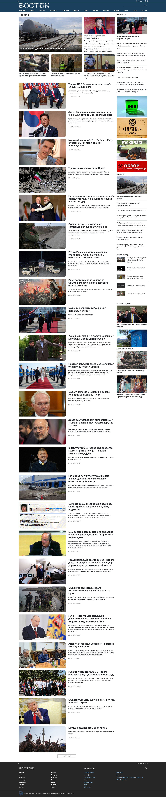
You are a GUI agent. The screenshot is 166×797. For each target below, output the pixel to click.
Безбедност (53, 10)
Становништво (88, 782)
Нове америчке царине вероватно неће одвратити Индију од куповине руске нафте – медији (91, 199)
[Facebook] (136, 1)
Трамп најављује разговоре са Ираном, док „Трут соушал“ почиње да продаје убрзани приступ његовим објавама (91, 563)
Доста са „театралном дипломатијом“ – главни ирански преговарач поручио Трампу (90, 423)
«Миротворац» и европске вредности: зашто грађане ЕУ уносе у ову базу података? (90, 507)
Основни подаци (89, 772)
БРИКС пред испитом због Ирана (87, 728)
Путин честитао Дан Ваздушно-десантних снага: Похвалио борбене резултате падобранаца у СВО (89, 619)
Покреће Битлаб (121, 780)
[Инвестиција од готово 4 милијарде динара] (50, 34)
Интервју (106, 10)
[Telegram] (147, 1)
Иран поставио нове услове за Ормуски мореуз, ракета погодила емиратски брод (88, 283)
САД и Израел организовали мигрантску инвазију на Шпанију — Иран (88, 591)
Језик (85, 784)
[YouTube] (141, 1)
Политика (42, 10)
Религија (86, 780)
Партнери (119, 772)
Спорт (53, 787)
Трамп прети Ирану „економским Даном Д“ (98, 41)
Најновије (22, 10)
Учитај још (66, 756)
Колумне (116, 10)
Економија (65, 10)
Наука (135, 10)
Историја (86, 775)
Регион (86, 10)
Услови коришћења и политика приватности (130, 777)
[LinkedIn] (145, 1)
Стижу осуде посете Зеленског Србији (80, 314)
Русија (32, 10)
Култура (144, 10)
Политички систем (89, 777)
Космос (126, 10)
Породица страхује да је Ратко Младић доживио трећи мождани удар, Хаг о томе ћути (131, 247)
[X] (138, 1)
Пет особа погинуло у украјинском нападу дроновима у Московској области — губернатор (88, 479)
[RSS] (18, 1)
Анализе (95, 10)
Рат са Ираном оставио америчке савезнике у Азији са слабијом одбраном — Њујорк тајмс (87, 255)
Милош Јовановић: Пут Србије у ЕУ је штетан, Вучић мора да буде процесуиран (90, 143)
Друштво (76, 10)
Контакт (119, 775)
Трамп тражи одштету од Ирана (86, 168)
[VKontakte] (143, 1)
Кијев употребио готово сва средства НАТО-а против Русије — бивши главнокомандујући (90, 451)
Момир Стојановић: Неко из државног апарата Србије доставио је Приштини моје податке (91, 535)
